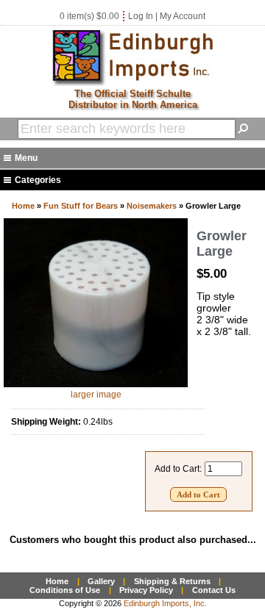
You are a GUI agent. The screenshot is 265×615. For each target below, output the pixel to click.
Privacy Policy (146, 590)
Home (23, 205)
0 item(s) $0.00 (89, 16)
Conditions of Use (64, 590)
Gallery (101, 581)
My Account (182, 16)
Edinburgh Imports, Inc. (165, 603)
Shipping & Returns (172, 581)
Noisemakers (152, 205)
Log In (140, 16)
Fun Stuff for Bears (80, 205)
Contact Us (214, 590)
